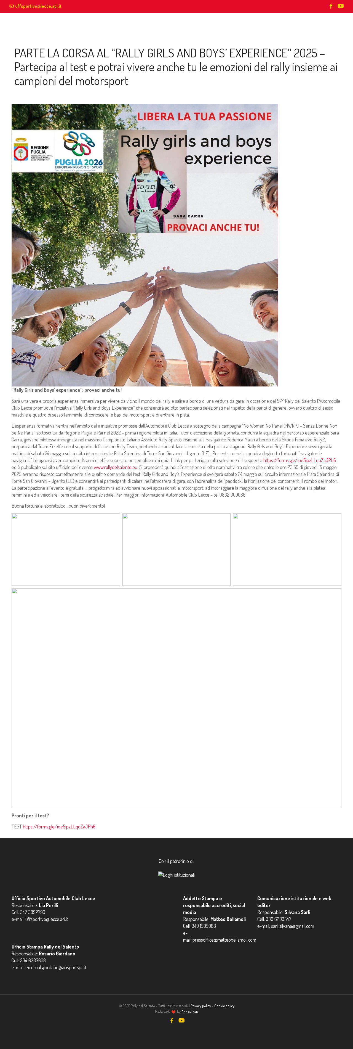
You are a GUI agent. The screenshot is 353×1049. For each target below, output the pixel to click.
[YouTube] (340, 6)
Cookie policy (224, 1005)
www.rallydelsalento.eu (115, 467)
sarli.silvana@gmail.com (292, 926)
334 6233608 (33, 960)
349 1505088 (204, 926)
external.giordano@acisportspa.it (56, 967)
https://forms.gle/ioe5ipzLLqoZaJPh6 (299, 460)
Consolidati (189, 1012)
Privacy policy (201, 1005)
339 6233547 (278, 919)
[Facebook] (331, 6)
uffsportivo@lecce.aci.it (38, 6)
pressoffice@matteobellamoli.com (224, 940)
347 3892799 (32, 912)
